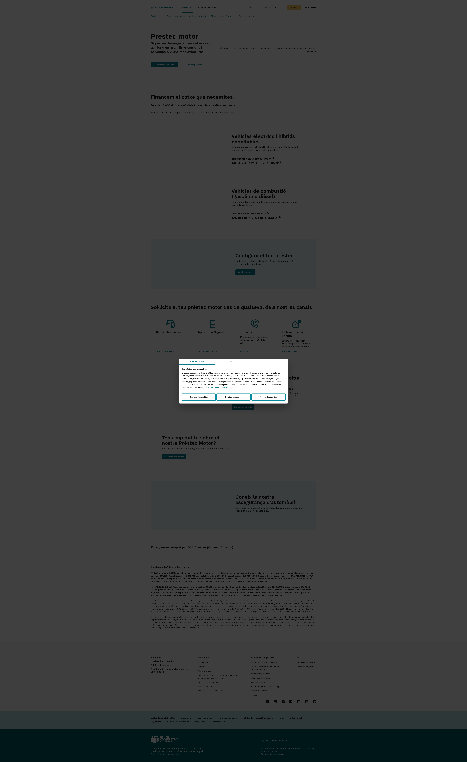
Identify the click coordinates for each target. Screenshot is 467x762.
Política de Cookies (220, 387)
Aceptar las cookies (268, 397)
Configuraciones (232, 397)
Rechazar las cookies (199, 397)
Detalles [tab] (233, 361)
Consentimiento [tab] (197, 361)
